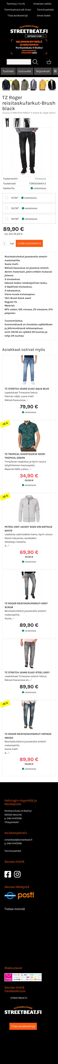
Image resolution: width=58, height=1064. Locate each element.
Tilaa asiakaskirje (18, 15)
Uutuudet (24, 71)
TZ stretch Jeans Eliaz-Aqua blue (27, 388)
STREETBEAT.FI (18, 997)
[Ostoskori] (49, 61)
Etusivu (7, 112)
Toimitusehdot (45, 9)
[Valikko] (55, 71)
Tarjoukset (43, 71)
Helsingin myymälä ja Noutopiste (20, 802)
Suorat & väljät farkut (44, 112)
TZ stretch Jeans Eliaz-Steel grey (27, 672)
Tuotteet (8, 71)
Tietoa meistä (14, 909)
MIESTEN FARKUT (21, 112)
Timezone (40, 178)
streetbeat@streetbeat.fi (18, 839)
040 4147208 (14, 818)
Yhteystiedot (11, 822)
